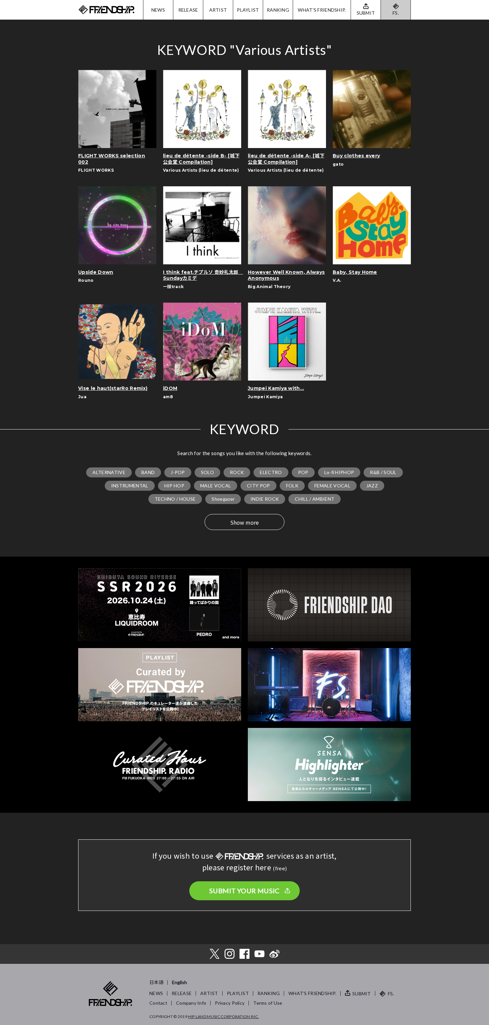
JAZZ (372, 485)
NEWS (158, 10)
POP (303, 472)
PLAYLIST (248, 10)
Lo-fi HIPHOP (339, 472)
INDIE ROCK (264, 499)
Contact (158, 1003)
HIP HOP (174, 485)
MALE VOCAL (215, 485)
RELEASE (188, 10)
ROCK (237, 472)
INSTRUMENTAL (129, 485)
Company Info (191, 1003)
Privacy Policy (229, 1003)
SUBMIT (361, 993)
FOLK (292, 485)
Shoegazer (223, 499)
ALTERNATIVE (108, 472)
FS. (396, 13)
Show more (244, 522)
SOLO (207, 472)
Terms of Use (267, 1003)
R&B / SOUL (383, 472)
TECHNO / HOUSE (175, 499)
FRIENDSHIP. (106, 10)
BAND (148, 472)
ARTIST (218, 10)
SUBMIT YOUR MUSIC (244, 891)
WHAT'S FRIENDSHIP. (322, 10)
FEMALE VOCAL (332, 485)
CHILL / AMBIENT (314, 499)
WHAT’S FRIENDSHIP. (312, 993)
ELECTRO (271, 472)
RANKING (278, 10)
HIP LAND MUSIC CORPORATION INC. (223, 1016)
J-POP (178, 472)
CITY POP (258, 485)
